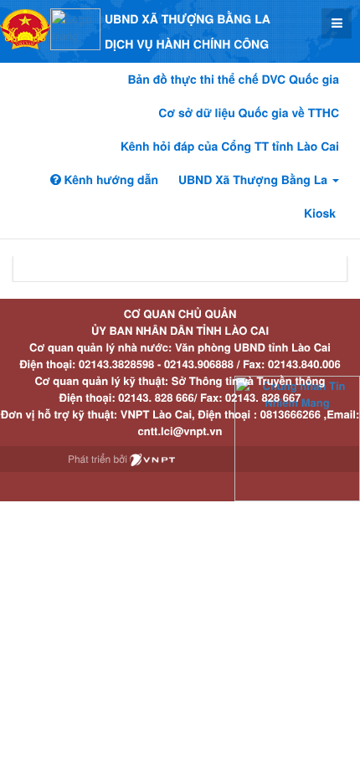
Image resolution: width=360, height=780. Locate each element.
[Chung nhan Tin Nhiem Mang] (297, 437)
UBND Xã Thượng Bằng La (254, 180)
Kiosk (320, 213)
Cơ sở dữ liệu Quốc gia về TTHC (248, 113)
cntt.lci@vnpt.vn (180, 431)
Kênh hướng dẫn (109, 180)
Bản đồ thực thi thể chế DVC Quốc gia (233, 79)
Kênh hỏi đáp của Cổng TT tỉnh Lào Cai (230, 146)
